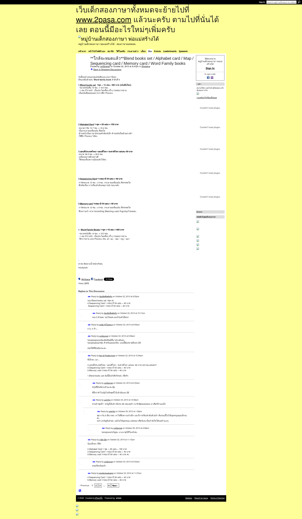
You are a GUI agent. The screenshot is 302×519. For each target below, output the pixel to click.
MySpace (85, 279)
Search (299, 2)
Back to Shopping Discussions (107, 69)
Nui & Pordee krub (107, 355)
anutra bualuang (106, 473)
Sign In (262, 2)
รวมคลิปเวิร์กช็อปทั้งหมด (207, 97)
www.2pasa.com (103, 19)
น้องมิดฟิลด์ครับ (105, 296)
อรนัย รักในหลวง (106, 324)
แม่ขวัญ (107, 399)
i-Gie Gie (103, 439)
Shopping (146, 66)
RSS (80, 490)
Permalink (89, 296)
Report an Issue (201, 498)
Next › (115, 485)
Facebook (98, 279)
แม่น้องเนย (105, 66)
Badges (188, 498)
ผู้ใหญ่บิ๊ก (99, 498)
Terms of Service (217, 498)
